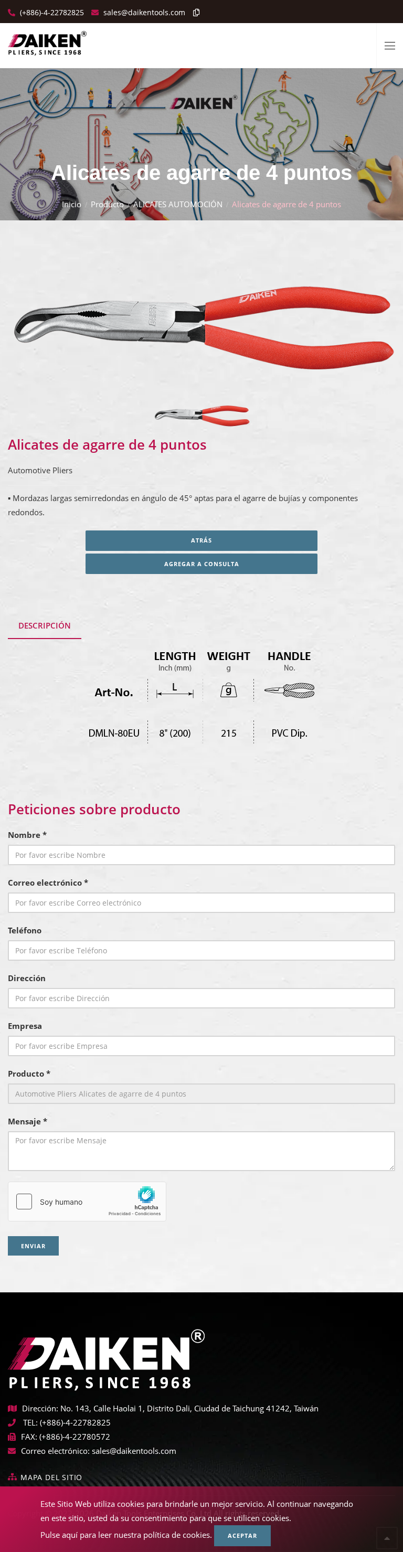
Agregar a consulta (201, 564)
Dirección (27, 978)
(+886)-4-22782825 (51, 12)
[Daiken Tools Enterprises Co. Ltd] (47, 39)
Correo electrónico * (48, 882)
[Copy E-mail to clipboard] (193, 12)
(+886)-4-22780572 (74, 1436)
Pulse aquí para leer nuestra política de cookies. (126, 1534)
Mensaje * (27, 1121)
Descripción (44, 625)
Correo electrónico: (55, 1450)
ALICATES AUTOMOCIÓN (177, 204)
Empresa (25, 1026)
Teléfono (24, 930)
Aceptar (242, 1535)
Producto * (29, 1073)
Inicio (71, 204)
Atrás (201, 540)
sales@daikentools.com (134, 1450)
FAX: (29, 1436)
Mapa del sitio (51, 1477)
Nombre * (27, 835)
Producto (107, 204)
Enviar (33, 1246)
